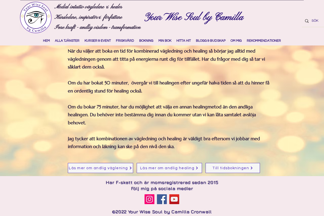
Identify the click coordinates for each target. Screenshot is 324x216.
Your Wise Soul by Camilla (195, 17)
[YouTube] (174, 199)
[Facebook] (162, 199)
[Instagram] (149, 199)
